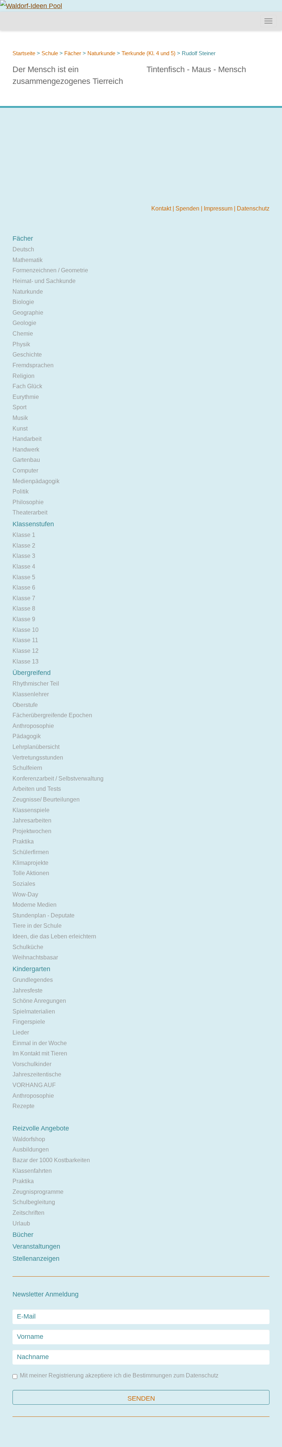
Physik (21, 344)
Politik (20, 491)
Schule (49, 53)
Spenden (188, 208)
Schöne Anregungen (39, 1001)
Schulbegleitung (33, 1202)
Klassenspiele (31, 810)
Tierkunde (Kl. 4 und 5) (149, 53)
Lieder (20, 1032)
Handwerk (25, 449)
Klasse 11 (25, 640)
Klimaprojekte (30, 863)
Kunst (20, 428)
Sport (19, 407)
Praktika (23, 841)
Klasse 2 (23, 545)
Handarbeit (26, 439)
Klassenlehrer (30, 694)
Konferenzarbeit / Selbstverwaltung (58, 778)
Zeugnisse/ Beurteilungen (46, 799)
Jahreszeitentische (36, 1074)
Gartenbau (26, 460)
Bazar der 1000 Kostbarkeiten (51, 1160)
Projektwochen (31, 831)
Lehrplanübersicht (35, 747)
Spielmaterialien (33, 1011)
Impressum (219, 208)
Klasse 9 (23, 619)
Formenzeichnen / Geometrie (50, 270)
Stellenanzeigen (35, 1258)
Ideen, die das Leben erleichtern (54, 936)
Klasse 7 (23, 598)
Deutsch (23, 249)
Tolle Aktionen (30, 873)
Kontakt (162, 208)
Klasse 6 (23, 587)
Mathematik (27, 260)
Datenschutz (253, 208)
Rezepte (23, 1106)
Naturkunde (101, 53)
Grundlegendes (32, 980)
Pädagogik (26, 736)
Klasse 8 (23, 608)
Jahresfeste (27, 990)
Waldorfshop (28, 1139)
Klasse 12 (25, 651)
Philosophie (28, 502)
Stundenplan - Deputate (43, 915)
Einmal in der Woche (39, 1043)
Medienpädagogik (35, 481)
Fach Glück (27, 386)
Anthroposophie (33, 726)
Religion (23, 376)
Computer (25, 470)
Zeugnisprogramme (38, 1192)
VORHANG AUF (34, 1085)
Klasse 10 (25, 630)
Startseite (23, 53)
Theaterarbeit (29, 512)
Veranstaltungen (36, 1246)
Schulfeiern (27, 768)
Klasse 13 (25, 661)
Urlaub (21, 1223)
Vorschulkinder (31, 1064)
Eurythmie (25, 397)
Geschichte (27, 354)
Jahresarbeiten (31, 820)
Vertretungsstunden (37, 757)
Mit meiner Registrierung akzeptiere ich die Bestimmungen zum (119, 1376)
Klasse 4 (23, 566)
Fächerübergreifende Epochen (52, 715)
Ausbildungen (30, 1149)
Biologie (23, 302)
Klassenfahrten (32, 1171)
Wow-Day (25, 894)
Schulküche (27, 947)
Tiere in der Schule (37, 926)
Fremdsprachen (33, 365)
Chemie (22, 333)
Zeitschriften (28, 1213)
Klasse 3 (23, 556)
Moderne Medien (34, 905)
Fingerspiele (28, 1022)
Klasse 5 (23, 577)
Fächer (72, 53)
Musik (20, 418)
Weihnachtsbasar (35, 957)
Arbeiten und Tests (36, 789)
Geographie (27, 312)
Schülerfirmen (30, 852)
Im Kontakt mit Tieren (39, 1053)
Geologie (24, 323)
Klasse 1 (23, 535)
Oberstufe (25, 705)
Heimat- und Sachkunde (44, 281)
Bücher (22, 1234)
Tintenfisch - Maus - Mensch (196, 69)
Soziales (23, 884)
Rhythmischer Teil (35, 683)
